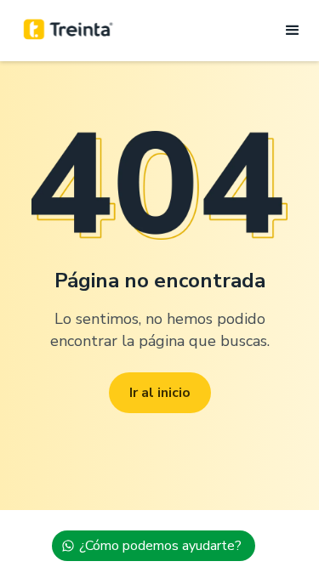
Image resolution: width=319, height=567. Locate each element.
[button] (287, 30)
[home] (68, 31)
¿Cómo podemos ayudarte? (160, 545)
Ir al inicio (160, 392)
